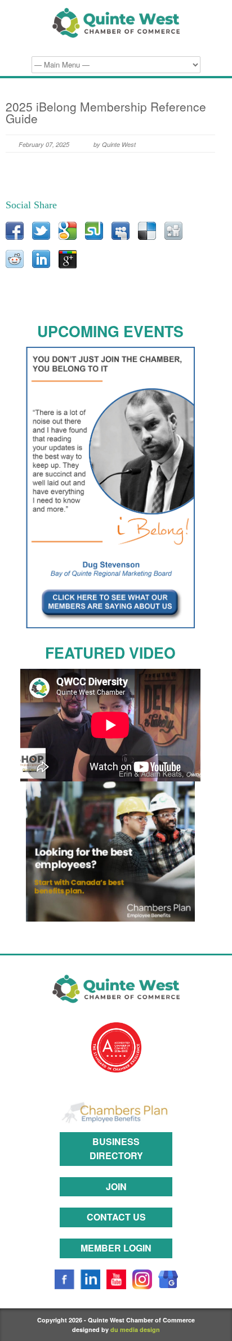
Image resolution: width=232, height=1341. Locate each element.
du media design (135, 1329)
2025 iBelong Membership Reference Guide (106, 112)
